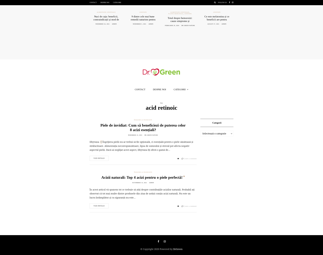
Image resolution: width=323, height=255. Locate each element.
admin (114, 24)
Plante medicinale (175, 13)
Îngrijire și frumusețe (143, 120)
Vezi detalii (99, 158)
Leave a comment (190, 159)
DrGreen (178, 249)
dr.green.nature (188, 25)
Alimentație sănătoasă (106, 12)
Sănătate (143, 12)
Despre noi (104, 2)
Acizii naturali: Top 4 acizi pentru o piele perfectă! (142, 177)
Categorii (117, 2)
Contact (93, 2)
